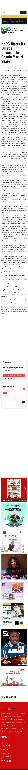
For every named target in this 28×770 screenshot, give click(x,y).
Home (2, 741)
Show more (5, 383)
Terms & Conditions (5, 745)
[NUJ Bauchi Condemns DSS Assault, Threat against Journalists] (4, 31)
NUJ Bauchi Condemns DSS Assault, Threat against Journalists (16, 30)
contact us (8, 756)
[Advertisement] (14, 348)
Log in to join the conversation (14, 375)
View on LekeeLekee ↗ (21, 362)
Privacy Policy (4, 744)
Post (24, 402)
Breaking (3, 65)
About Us (3, 742)
